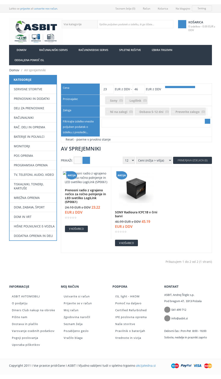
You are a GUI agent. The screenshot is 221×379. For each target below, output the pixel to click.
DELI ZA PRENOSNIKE (29, 108)
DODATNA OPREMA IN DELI (33, 236)
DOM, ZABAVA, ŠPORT (29, 207)
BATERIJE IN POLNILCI (29, 137)
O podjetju (20, 303)
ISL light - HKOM (127, 296)
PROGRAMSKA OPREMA (31, 165)
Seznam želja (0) (125, 8)
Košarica (163, 8)
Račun (146, 8)
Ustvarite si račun (77, 296)
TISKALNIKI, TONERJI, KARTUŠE (29, 186)
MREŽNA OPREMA (27, 198)
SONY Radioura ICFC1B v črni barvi (136, 214)
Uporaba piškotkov (26, 345)
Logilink (135, 100)
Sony (113, 100)
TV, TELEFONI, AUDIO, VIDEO (34, 175)
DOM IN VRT (23, 217)
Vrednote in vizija (128, 338)
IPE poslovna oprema (131, 317)
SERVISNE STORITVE (28, 89)
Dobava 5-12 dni (151, 112)
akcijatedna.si (146, 365)
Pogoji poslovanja (25, 338)
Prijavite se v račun (78, 303)
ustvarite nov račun (45, 8)
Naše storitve (125, 324)
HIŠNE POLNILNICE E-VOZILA (34, 226)
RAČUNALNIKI (24, 118)
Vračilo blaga (73, 338)
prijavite (25, 8)
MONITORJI (22, 146)
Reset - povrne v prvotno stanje (88, 139)
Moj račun (71, 310)
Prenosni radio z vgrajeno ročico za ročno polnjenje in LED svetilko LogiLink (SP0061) (85, 196)
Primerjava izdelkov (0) (192, 160)
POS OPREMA (23, 156)
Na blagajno (183, 8)
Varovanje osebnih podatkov (33, 331)
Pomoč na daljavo (128, 303)
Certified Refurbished (131, 310)
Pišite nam (19, 317)
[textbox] (135, 24)
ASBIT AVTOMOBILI (26, 296)
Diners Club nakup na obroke (33, 310)
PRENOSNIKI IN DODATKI (32, 99)
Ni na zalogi (118, 112)
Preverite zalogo (187, 112)
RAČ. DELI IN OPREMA (29, 127)
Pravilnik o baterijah (130, 331)
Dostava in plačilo (25, 324)
